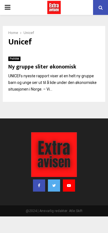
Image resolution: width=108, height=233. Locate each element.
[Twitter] (54, 185)
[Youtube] (69, 185)
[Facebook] (39, 185)
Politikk (14, 58)
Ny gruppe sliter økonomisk (42, 67)
